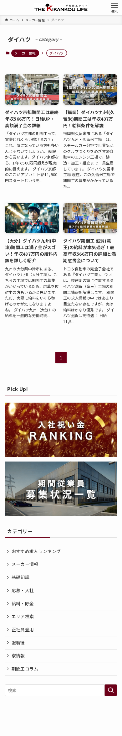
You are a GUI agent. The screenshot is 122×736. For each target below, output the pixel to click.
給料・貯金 (23, 603)
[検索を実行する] (110, 690)
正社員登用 (23, 629)
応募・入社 (23, 590)
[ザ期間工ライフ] (61, 7)
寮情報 (18, 655)
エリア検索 (23, 616)
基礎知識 (20, 577)
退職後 (18, 642)
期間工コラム (25, 669)
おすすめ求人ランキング (36, 551)
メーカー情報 (25, 52)
